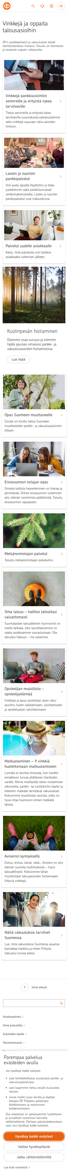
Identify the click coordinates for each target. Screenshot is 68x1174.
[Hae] (33, 6)
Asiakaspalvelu (12, 1016)
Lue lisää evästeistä (15, 1167)
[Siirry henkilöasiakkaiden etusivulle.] (7, 6)
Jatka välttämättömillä (34, 1157)
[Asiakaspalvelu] (42, 6)
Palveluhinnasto (12, 1042)
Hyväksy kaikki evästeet (34, 1136)
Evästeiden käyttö (13, 1034)
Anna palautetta (12, 1025)
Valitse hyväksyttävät (34, 1147)
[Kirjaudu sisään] (51, 6)
